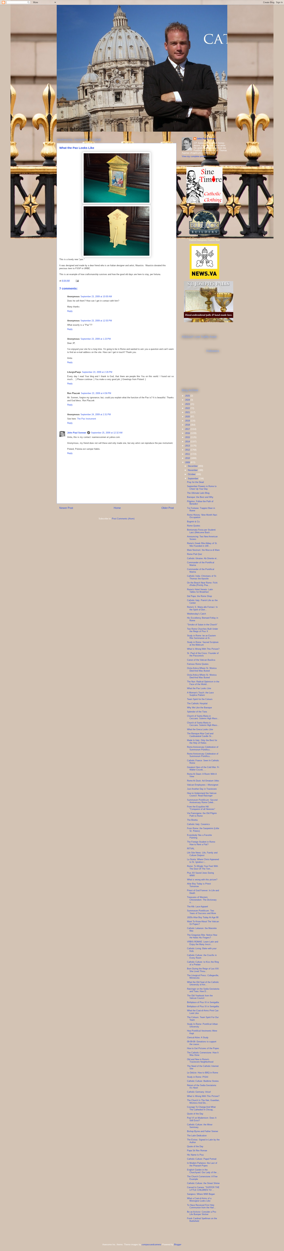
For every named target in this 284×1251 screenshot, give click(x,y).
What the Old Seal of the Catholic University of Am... (203, 983)
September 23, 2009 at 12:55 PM (96, 320)
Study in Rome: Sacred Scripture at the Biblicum (202, 643)
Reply (70, 311)
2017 (187, 429)
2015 (187, 437)
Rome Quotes (193, 525)
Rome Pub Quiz (194, 554)
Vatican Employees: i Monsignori (202, 785)
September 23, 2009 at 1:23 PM (96, 339)
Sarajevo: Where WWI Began (201, 1194)
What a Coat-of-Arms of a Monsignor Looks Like (199, 1199)
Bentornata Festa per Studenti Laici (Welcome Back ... (201, 531)
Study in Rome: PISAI (197, 1077)
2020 (187, 416)
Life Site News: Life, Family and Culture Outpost (202, 854)
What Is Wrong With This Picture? (203, 649)
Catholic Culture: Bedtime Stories (203, 1081)
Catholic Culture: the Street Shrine (203, 1183)
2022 (187, 408)
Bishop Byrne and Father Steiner (202, 1131)
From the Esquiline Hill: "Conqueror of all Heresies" (201, 808)
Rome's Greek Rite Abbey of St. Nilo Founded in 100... (202, 544)
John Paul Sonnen (76, 432)
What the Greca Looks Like (200, 729)
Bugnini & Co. (193, 521)
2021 (187, 412)
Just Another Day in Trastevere (202, 789)
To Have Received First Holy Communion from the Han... (201, 1206)
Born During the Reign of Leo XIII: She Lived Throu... (203, 970)
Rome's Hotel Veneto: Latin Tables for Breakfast (200, 590)
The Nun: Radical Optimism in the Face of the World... (203, 682)
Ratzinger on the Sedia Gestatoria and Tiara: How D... (203, 990)
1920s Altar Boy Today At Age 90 (202, 917)
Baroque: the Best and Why (200, 497)
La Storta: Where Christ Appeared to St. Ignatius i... (203, 860)
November (193, 470)
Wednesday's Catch (196, 614)
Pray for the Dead (195, 482)
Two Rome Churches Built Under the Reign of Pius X (202, 630)
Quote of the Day (195, 1113)
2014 (187, 441)
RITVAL (190, 848)
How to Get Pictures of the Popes (203, 1048)
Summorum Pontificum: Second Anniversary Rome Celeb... (202, 801)
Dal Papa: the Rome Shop (199, 596)
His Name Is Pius (195, 1155)
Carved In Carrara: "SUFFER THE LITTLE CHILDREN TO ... (203, 1188)
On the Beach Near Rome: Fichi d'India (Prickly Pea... (202, 584)
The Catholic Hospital (197, 703)
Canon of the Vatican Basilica (201, 660)
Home (117, 508)
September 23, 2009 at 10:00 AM (96, 296)
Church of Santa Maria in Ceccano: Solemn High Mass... (203, 717)
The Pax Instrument (86, 418)
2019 (187, 420)
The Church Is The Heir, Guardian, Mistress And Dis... (203, 1101)
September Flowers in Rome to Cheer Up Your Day (201, 487)
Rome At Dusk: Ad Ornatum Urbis (203, 780)
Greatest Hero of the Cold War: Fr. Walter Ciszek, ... (203, 768)
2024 (187, 400)
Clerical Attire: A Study (197, 1037)
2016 (187, 433)
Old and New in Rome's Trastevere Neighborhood (200, 1060)
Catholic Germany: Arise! (199, 1092)
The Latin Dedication (197, 1135)
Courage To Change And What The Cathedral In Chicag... (201, 1108)
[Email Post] (77, 280)
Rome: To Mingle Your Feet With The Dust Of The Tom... (202, 867)
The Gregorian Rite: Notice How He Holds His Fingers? (202, 936)
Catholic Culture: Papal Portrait (201, 1159)
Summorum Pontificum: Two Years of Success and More (201, 912)
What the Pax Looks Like (199, 688)
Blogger (177, 1244)
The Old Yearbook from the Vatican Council (200, 996)
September (193, 478)
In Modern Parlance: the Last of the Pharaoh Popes (202, 1164)
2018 (187, 425)
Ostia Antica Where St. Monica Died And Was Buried (201, 669)
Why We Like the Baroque (199, 707)
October (192, 474)
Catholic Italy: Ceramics (198, 824)
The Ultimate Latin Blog (198, 493)
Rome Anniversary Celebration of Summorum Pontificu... (202, 748)
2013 (187, 445)
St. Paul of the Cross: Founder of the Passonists (203, 654)
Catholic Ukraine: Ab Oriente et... (202, 558)
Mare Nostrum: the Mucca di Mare (203, 550)
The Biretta (192, 820)
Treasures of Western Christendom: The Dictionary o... (202, 899)
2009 (187, 462)
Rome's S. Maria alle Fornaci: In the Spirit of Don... (202, 608)
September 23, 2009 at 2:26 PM (97, 372)
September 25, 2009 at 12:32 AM (106, 432)
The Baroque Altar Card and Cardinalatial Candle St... (200, 734)
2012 (187, 450)
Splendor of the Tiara (197, 711)
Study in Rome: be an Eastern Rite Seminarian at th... (201, 636)
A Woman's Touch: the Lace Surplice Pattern (200, 693)
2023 (187, 404)
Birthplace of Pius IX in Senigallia (203, 1002)
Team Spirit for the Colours (200, 699)
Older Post (167, 508)
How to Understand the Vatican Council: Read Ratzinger (201, 794)
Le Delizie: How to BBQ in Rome (202, 1072)
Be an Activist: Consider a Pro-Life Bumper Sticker (201, 1213)
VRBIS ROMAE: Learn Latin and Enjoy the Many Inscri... (202, 943)
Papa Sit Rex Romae (197, 1150)
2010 (187, 458)
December (193, 466)
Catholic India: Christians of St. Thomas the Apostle (202, 577)
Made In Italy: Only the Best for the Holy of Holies (202, 741)
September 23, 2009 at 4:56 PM (96, 393)
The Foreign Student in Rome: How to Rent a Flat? (201, 843)
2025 (187, 395)
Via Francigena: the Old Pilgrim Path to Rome (202, 814)
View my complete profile (194, 156)
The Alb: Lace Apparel (197, 906)
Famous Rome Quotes (198, 664)
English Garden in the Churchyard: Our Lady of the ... (203, 1171)
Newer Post (66, 508)
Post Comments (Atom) (123, 518)
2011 (187, 454)
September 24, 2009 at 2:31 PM (96, 414)
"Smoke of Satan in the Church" (202, 624)
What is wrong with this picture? (202, 879)
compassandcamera (151, 1244)
